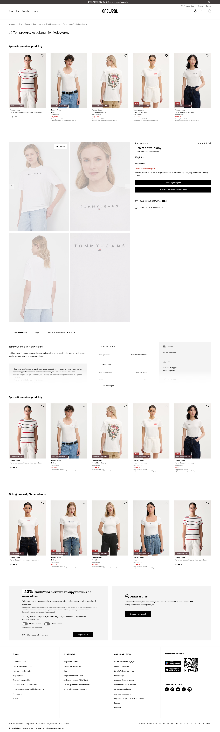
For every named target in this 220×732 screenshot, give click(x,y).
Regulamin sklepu (71, 662)
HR (177, 719)
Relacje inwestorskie (21, 680)
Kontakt (117, 707)
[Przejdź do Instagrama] (172, 689)
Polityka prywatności (16, 720)
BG (160, 719)
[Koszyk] (209, 10)
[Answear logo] (110, 11)
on (17, 11)
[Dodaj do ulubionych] (43, 55)
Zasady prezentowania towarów (77, 685)
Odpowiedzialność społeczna (25, 685)
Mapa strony (64, 720)
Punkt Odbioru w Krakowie (125, 685)
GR (172, 719)
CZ (168, 719)
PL (188, 719)
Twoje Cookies (52, 720)
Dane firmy (40, 720)
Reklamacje (119, 675)
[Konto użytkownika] (195, 10)
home (35, 11)
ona (11, 11)
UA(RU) (208, 719)
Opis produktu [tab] (20, 332)
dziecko (25, 11)
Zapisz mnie (83, 634)
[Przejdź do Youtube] (178, 689)
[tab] (61, 332)
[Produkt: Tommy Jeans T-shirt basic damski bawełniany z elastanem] (27, 80)
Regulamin (30, 720)
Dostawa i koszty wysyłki (124, 662)
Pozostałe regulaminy (72, 666)
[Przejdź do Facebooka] (167, 689)
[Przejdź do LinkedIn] (189, 689)
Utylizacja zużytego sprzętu (75, 689)
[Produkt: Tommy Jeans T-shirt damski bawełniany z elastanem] (27, 528)
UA (203, 719)
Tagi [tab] (37, 332)
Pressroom (17, 694)
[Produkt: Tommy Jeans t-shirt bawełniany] (110, 80)
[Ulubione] (202, 10)
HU (181, 719)
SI (195, 719)
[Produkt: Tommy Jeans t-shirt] (69, 80)
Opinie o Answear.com (22, 666)
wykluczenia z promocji (46, 612)
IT (184, 719)
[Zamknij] (209, 2)
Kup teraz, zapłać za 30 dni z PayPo (129, 698)
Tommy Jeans (141, 143)
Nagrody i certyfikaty (22, 671)
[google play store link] (173, 663)
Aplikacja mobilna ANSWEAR (76, 680)
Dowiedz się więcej (138, 614)
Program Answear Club (73, 675)
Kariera (16, 698)
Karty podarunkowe (122, 689)
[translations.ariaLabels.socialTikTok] (184, 689)
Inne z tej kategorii (173, 182)
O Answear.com (19, 662)
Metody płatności (121, 666)
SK (199, 719)
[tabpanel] (110, 362)
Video (62, 146)
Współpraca (18, 675)
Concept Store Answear (124, 680)
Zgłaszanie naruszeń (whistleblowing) (28, 689)
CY (164, 719)
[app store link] (173, 669)
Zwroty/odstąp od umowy (124, 671)
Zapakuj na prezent (122, 694)
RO (192, 719)
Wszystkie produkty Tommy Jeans (173, 190)
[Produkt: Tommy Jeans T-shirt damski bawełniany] (192, 80)
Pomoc (117, 703)
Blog (65, 671)
